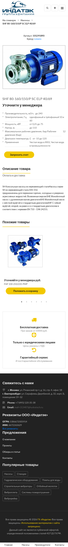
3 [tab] (31, 301)
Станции (21, 473)
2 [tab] (26, 301)
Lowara (37, 39)
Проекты (7, 445)
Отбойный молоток (47, 486)
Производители (42, 545)
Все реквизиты (10, 428)
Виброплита (10, 492)
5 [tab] (41, 301)
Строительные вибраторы (18, 486)
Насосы (25, 20)
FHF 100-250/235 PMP (16, 284)
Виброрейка (10, 498)
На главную (9, 20)
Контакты (7, 457)
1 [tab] (21, 301)
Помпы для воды (51, 480)
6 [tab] (46, 301)
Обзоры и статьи (11, 451)
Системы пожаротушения (35, 492)
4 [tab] (36, 301)
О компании (8, 439)
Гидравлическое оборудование (21, 480)
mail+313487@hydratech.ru (29, 407)
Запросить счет (19, 154)
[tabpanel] (34, 266)
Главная (8, 545)
